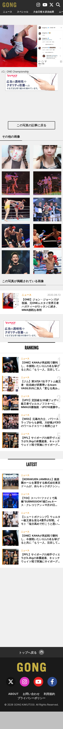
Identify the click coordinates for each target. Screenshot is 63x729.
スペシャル (22, 11)
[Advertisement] (31, 607)
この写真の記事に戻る (31, 125)
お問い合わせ (31, 694)
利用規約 (49, 694)
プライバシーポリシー (32, 698)
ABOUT (13, 694)
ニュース (7, 11)
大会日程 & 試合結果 (43, 11)
